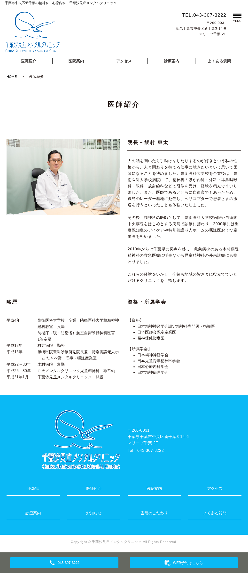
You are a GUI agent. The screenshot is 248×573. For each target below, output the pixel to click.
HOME (12, 77)
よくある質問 (219, 61)
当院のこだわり (154, 513)
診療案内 (171, 61)
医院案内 (76, 61)
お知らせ (93, 513)
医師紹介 (28, 61)
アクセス (124, 61)
